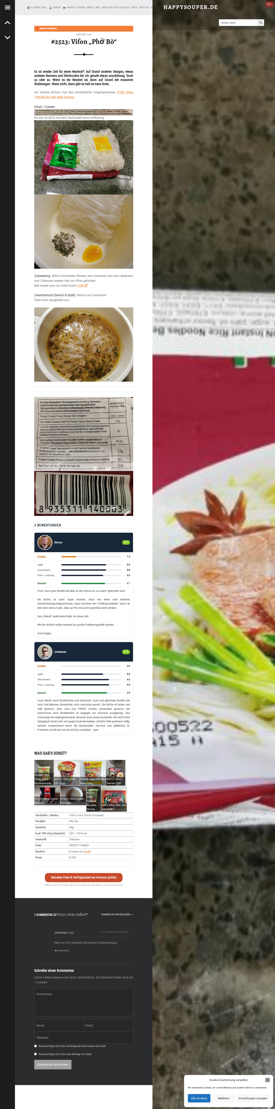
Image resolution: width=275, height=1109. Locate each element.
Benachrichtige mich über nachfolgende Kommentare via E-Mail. (72, 1046)
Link (87, 851)
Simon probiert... (47, 28)
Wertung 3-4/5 (83, 34)
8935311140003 (76, 7)
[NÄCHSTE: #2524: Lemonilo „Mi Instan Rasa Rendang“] (7, 22)
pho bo (145, 7)
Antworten (63, 950)
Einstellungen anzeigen (253, 1098)
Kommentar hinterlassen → (117, 914)
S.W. (81, 285)
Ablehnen (223, 1098)
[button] (267, 1080)
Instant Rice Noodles (116, 7)
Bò (98, 7)
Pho (135, 7)
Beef (91, 7)
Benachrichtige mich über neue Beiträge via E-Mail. (65, 1054)
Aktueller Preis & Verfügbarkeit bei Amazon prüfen (84, 877)
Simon (56, 7)
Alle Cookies (199, 1098)
